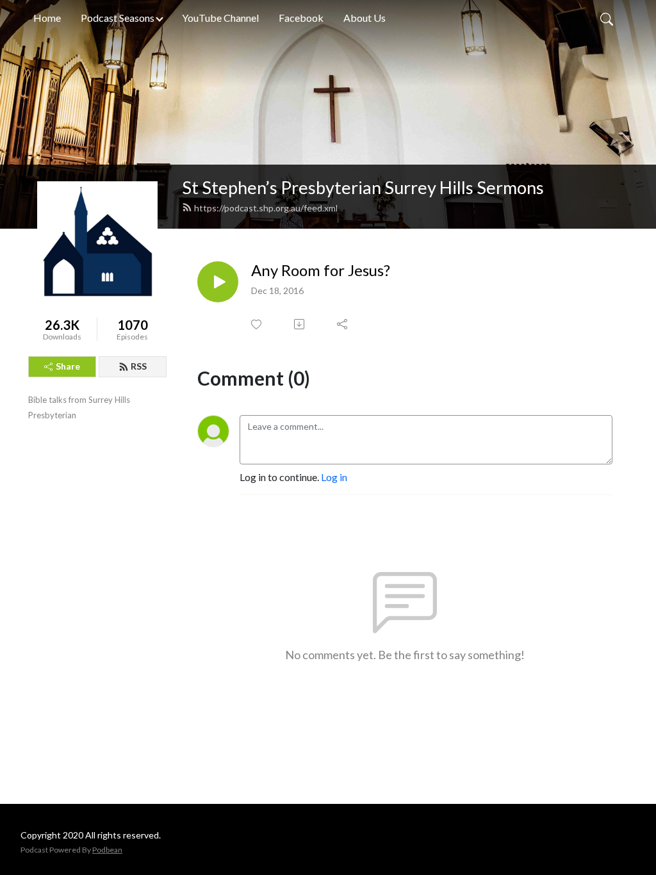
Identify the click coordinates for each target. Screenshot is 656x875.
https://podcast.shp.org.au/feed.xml (266, 207)
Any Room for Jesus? (320, 270)
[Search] (606, 18)
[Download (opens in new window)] (300, 324)
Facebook (301, 18)
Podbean (107, 850)
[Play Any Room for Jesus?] (217, 281)
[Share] (343, 324)
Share (68, 366)
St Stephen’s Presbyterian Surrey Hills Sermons (363, 187)
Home (47, 18)
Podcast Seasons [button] (117, 18)
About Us (364, 18)
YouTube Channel (220, 18)
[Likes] (257, 324)
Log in (334, 477)
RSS (139, 366)
